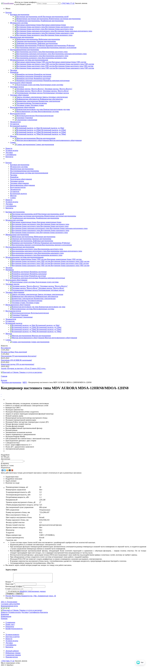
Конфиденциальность (14, 629)
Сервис (13, 142)
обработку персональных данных (33, 591)
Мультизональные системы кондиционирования (29, 60)
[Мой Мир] (10, 470)
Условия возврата (12, 634)
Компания (5, 614)
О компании (10, 622)
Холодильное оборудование (21, 83)
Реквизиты (10, 626)
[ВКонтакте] (2, 470)
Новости (9, 148)
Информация (6, 616)
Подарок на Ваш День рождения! (14, 352)
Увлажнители (15, 122)
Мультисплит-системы (19, 23)
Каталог (9, 12)
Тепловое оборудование (19, 95)
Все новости (6, 348)
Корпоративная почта (9, 606)
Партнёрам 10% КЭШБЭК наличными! (16, 360)
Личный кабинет (12, 651)
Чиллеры (13, 70)
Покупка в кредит (13, 637)
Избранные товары (13, 653)
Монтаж (13, 136)
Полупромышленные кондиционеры (24, 50)
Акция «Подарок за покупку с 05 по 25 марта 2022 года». (23, 368)
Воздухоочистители (18, 113)
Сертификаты (11, 155)
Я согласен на (27, 591)
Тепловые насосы (17, 87)
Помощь (4, 618)
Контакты (9, 157)
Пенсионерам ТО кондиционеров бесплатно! (18, 356)
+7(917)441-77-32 (67, 3)
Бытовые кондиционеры (19, 14)
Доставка (9, 152)
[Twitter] (5, 470)
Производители (12, 657)
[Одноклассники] (7, 470)
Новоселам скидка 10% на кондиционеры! (17, 364)
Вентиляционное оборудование (22, 107)
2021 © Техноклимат (9, 602)
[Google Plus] (12, 470)
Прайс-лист (10, 624)
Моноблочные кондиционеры (22, 37)
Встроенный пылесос (18, 126)
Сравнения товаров (13, 655)
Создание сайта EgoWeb (10, 604)
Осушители (14, 124)
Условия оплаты (12, 150)
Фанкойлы (14, 72)
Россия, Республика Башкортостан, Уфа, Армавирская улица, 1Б (31, 596)
